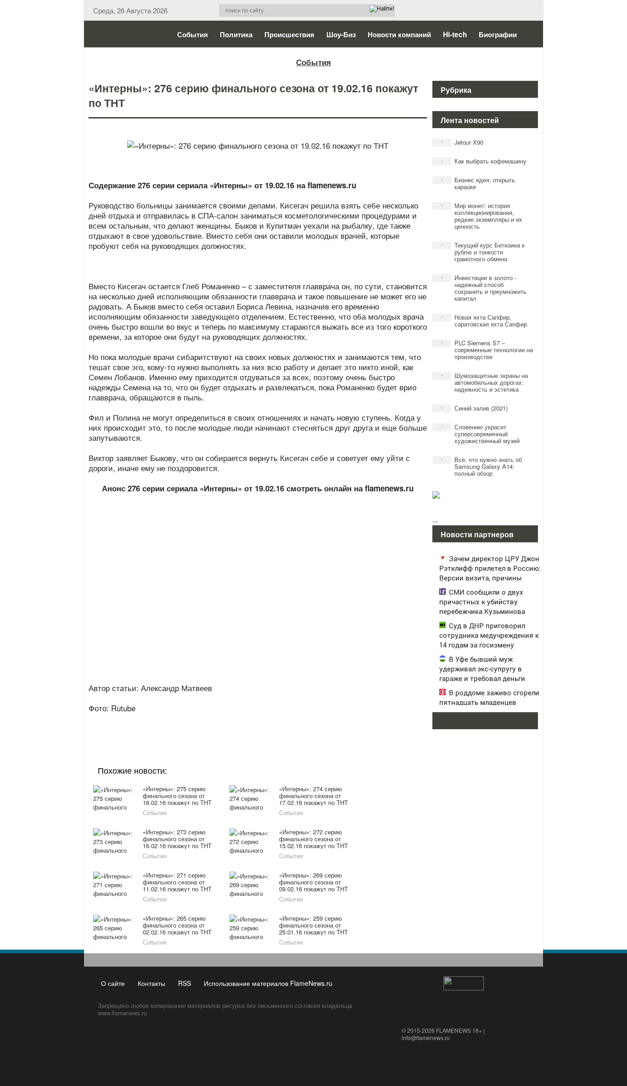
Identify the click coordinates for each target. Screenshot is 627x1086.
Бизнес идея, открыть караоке (478, 183)
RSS (184, 983)
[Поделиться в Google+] (204, 720)
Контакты (151, 983)
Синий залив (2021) (474, 408)
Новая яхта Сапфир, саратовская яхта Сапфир (484, 320)
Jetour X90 (462, 142)
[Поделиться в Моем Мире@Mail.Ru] (239, 720)
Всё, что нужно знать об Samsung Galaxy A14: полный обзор (481, 466)
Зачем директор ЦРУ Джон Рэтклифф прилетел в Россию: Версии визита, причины (490, 568)
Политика (236, 34)
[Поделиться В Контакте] (291, 720)
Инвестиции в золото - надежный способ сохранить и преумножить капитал (484, 288)
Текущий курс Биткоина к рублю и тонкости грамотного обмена (483, 252)
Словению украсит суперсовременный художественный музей (480, 433)
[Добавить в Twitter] (274, 720)
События (192, 34)
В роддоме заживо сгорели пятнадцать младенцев (489, 697)
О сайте (113, 983)
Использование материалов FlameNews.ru (268, 983)
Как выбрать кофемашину (484, 161)
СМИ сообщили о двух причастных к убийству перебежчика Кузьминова (482, 601)
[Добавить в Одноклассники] (256, 720)
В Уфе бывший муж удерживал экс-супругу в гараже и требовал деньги (482, 668)
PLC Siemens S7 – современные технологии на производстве (487, 349)
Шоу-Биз (341, 34)
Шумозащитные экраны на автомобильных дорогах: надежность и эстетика (484, 382)
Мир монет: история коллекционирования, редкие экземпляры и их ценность (482, 216)
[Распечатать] (326, 720)
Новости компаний (399, 34)
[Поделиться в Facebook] (186, 720)
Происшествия (289, 34)
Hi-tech (455, 34)
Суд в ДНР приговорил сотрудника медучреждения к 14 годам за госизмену (489, 635)
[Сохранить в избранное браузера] (309, 720)
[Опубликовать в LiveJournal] (221, 720)
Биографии (498, 34)
